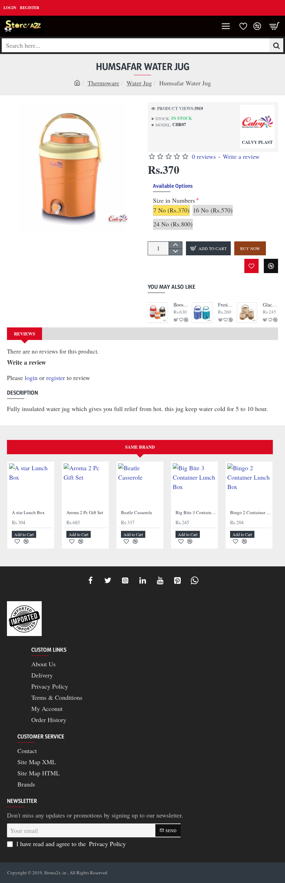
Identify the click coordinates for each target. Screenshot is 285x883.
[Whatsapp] (195, 580)
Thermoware (103, 83)
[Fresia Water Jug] (202, 312)
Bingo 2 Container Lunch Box (250, 513)
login (31, 377)
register (55, 377)
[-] (175, 251)
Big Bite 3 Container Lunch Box (196, 513)
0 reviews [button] (204, 156)
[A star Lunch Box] (30, 485)
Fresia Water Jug (225, 305)
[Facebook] (90, 580)
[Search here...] (276, 45)
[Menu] (225, 26)
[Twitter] (108, 580)
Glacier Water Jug (270, 305)
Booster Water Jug (181, 305)
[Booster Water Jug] (158, 312)
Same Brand (140, 446)
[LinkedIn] (142, 580)
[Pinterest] (177, 580)
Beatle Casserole (136, 513)
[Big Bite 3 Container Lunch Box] (194, 485)
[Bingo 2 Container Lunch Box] (249, 485)
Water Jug (139, 83)
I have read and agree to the (70, 843)
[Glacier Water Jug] (247, 312)
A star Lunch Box (28, 513)
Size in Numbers (174, 200)
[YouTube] (160, 580)
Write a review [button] (241, 156)
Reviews (24, 333)
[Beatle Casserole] (140, 485)
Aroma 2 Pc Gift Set (84, 513)
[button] (208, 248)
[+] (175, 245)
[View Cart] (274, 26)
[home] (77, 82)
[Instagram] (125, 580)
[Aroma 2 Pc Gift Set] (85, 485)
